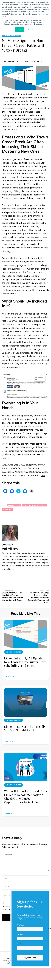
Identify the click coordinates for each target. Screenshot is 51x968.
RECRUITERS (7, 509)
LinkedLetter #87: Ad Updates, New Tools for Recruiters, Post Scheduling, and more (25, 662)
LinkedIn (26, 505)
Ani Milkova (9, 61)
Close (48, 928)
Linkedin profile (39, 505)
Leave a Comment (35, 61)
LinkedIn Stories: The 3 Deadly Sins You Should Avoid (25, 728)
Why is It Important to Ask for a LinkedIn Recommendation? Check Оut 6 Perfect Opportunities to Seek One (25, 796)
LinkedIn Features (11, 36)
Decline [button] (31, 30)
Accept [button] (19, 30)
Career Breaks (14, 505)
